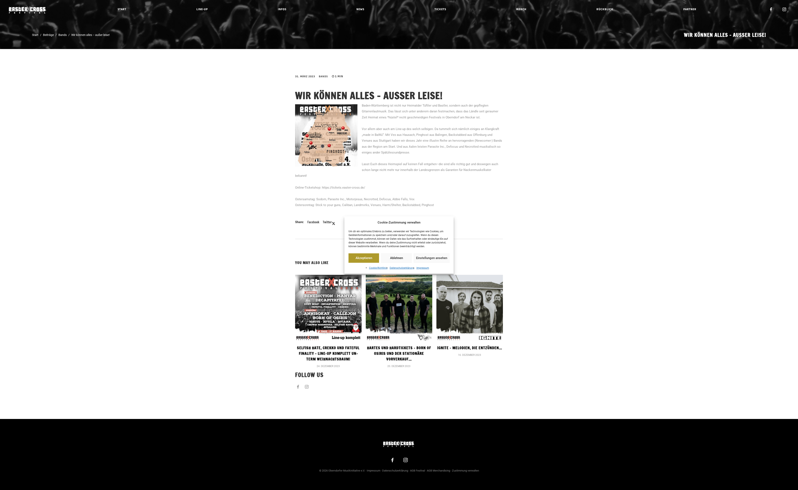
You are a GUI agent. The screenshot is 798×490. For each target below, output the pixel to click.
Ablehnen (396, 258)
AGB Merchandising (438, 470)
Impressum (422, 267)
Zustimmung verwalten (465, 470)
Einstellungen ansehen (431, 258)
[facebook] (771, 9)
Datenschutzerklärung (402, 267)
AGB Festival (417, 470)
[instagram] (784, 9)
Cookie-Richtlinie (378, 267)
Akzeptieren (364, 258)
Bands (323, 76)
